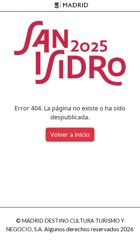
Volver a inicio (70, 135)
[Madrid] (70, 5)
